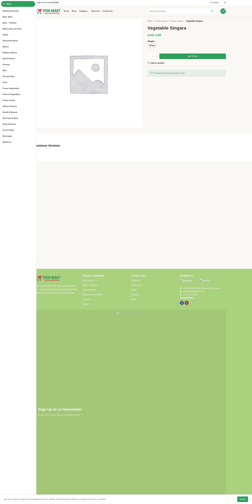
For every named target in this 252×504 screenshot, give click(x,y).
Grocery (86, 299)
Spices (86, 304)
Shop (133, 290)
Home (150, 21)
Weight (151, 41)
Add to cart (192, 56)
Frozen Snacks (176, 21)
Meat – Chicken (90, 285)
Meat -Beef (88, 280)
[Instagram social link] (187, 303)
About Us (135, 280)
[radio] (152, 45)
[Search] (212, 11)
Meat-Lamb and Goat (92, 294)
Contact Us (136, 285)
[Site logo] (47, 11)
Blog (133, 299)
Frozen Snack (161, 21)
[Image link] (47, 277)
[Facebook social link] (182, 303)
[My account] (225, 2)
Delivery (135, 294)
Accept (242, 499)
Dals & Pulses (89, 290)
